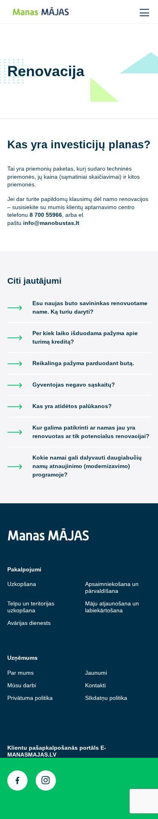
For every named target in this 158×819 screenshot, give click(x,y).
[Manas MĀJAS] (55, 11)
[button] (128, 11)
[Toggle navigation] (145, 11)
